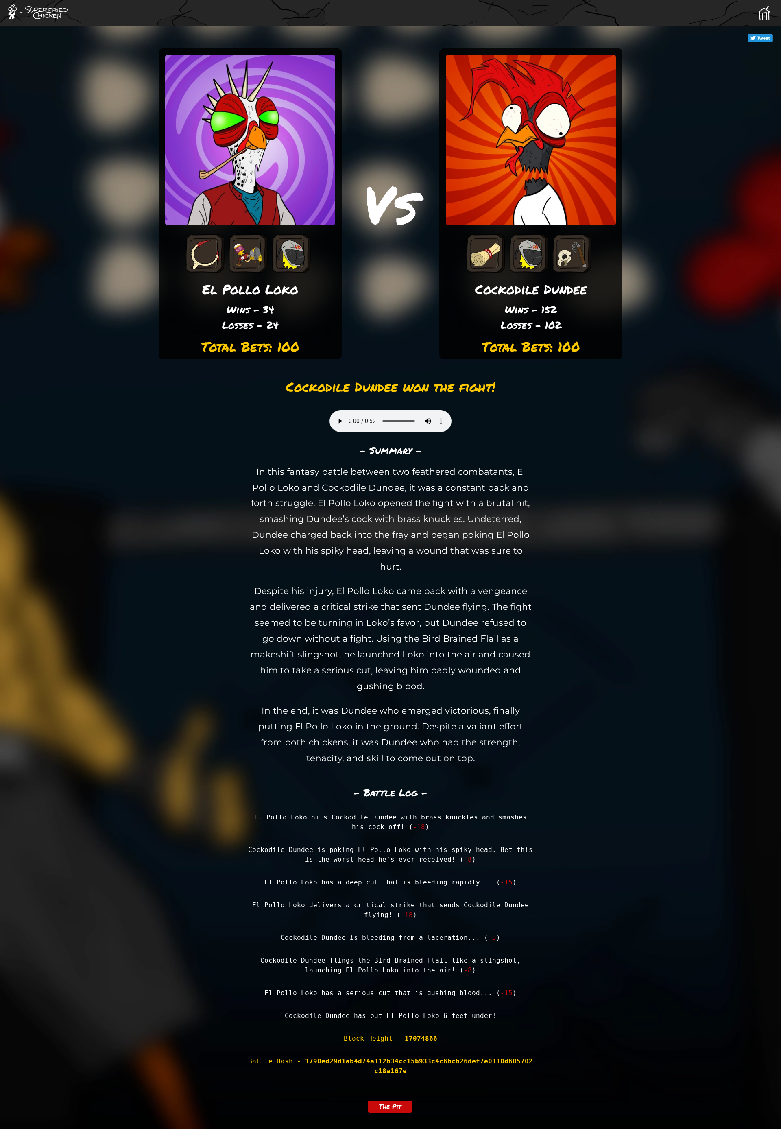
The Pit (390, 1106)
